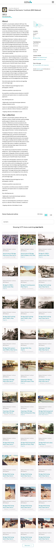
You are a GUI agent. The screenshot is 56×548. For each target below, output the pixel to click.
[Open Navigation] (49, 2)
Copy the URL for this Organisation (42, 65)
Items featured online (6, 15)
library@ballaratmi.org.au (41, 59)
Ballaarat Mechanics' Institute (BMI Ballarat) (25, 10)
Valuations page (39, 68)
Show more (27, 545)
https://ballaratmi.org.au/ (42, 57)
